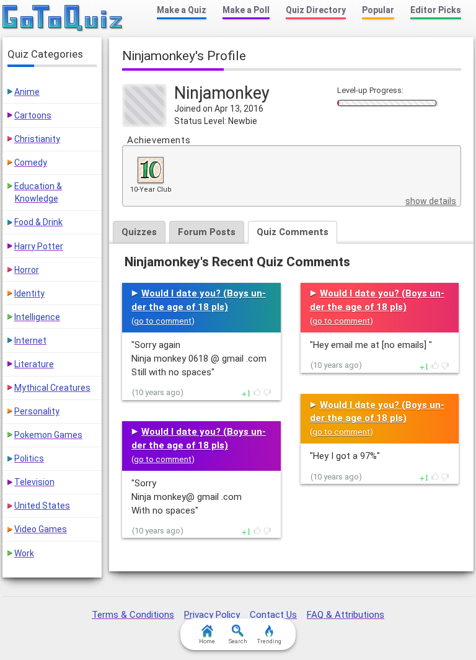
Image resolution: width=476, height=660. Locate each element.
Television (34, 482)
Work (24, 553)
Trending (269, 641)
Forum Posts (207, 232)
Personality (37, 411)
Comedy (30, 162)
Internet (30, 341)
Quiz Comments (292, 232)
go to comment (163, 321)
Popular (378, 10)
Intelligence (37, 317)
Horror (26, 270)
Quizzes (139, 232)
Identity (29, 293)
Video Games (40, 529)
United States (42, 506)
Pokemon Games (48, 435)
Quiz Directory (316, 10)
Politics (29, 458)
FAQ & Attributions (345, 614)
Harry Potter (38, 246)
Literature (34, 364)
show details (430, 201)
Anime (27, 92)
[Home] (62, 18)
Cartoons (32, 115)
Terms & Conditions (133, 614)
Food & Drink (38, 222)
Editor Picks (435, 10)
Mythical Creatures (52, 388)
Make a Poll (246, 10)
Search (238, 641)
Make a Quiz (181, 10)
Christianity (37, 139)
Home (207, 641)
